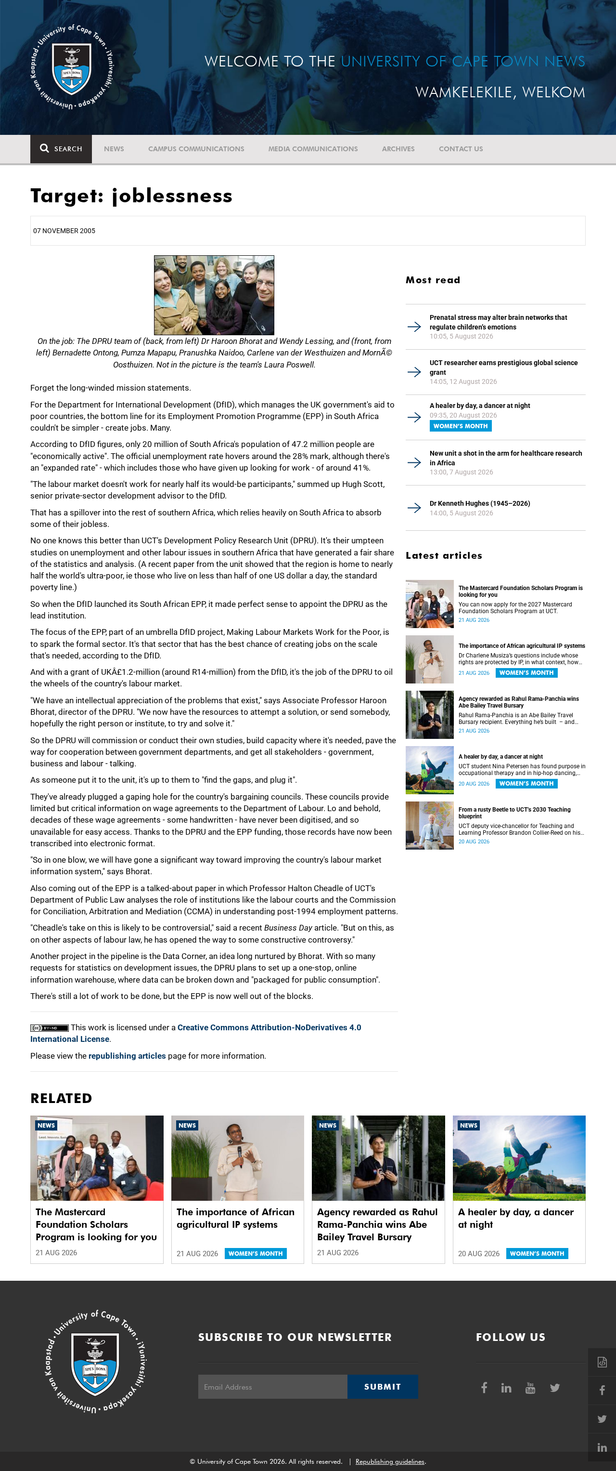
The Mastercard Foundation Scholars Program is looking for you (521, 591)
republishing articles (127, 1056)
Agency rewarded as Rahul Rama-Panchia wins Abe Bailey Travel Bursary (519, 702)
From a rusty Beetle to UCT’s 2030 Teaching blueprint (515, 813)
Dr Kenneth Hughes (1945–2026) (480, 503)
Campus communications (196, 149)
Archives (398, 149)
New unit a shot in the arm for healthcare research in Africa (506, 458)
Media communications (313, 149)
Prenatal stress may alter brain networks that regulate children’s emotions (498, 322)
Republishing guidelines (390, 1461)
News (114, 149)
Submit (382, 1387)
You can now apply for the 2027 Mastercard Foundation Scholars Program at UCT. (515, 608)
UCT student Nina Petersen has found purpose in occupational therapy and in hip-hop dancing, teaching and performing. (522, 769)
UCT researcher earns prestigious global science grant (504, 367)
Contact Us (461, 149)
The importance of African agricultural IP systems (522, 646)
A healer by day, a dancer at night (480, 405)
